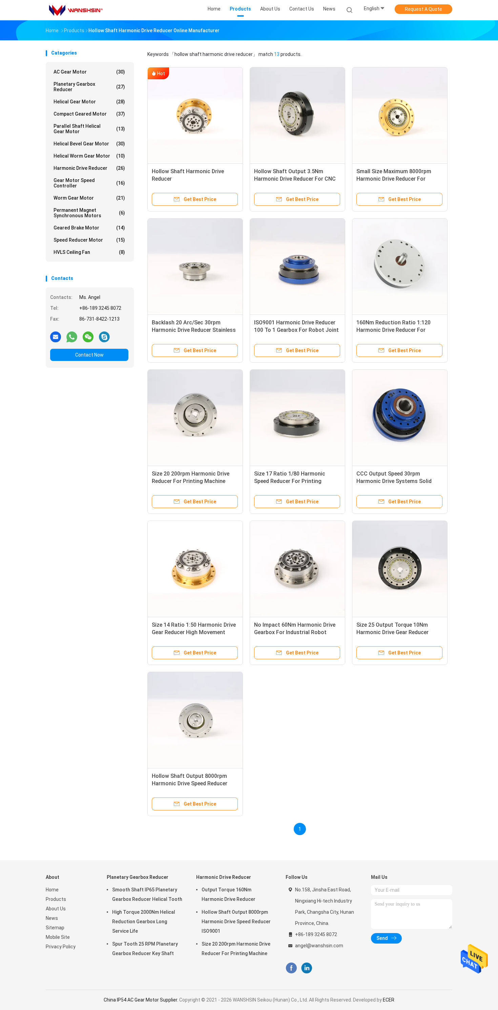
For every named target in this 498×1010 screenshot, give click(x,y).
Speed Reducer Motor (89, 240)
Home (52, 889)
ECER (388, 1000)
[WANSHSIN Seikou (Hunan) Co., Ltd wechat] (88, 336)
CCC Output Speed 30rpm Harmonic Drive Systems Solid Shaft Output (394, 481)
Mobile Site (58, 937)
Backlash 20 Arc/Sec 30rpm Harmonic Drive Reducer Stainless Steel (194, 330)
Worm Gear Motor (89, 198)
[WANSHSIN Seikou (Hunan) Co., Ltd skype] (104, 336)
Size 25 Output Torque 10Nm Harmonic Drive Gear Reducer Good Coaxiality (392, 632)
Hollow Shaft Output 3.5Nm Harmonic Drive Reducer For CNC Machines (295, 178)
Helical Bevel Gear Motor (89, 143)
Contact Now (89, 355)
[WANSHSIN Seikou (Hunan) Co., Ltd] (75, 10)
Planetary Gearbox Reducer (89, 86)
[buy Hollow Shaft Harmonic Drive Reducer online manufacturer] (195, 114)
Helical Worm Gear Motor (89, 156)
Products (56, 899)
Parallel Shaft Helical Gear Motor (89, 128)
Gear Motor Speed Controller (89, 183)
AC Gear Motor (89, 72)
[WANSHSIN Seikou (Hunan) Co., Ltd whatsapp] (71, 336)
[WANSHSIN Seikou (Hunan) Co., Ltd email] (55, 336)
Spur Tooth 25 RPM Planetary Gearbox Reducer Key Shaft (145, 948)
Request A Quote (423, 9)
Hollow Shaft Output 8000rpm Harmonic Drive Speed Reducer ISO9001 (189, 783)
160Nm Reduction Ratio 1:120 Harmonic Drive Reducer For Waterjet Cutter (393, 330)
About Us (56, 908)
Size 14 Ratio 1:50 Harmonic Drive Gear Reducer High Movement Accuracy (194, 632)
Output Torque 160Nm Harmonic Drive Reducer (228, 894)
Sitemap (55, 927)
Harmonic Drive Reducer (89, 168)
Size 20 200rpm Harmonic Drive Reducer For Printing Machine (236, 948)
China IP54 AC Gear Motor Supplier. (141, 1000)
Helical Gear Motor (89, 101)
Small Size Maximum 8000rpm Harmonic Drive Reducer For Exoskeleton (393, 178)
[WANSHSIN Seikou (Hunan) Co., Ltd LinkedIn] (306, 968)
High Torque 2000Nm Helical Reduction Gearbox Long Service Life (143, 921)
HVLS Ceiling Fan (89, 252)
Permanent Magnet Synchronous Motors (89, 212)
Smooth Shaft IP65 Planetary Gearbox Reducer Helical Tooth (147, 894)
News (52, 918)
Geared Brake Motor (89, 227)
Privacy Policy (61, 946)
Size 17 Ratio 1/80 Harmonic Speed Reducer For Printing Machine (289, 481)
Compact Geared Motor (89, 114)
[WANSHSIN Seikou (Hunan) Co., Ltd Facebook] (291, 968)
